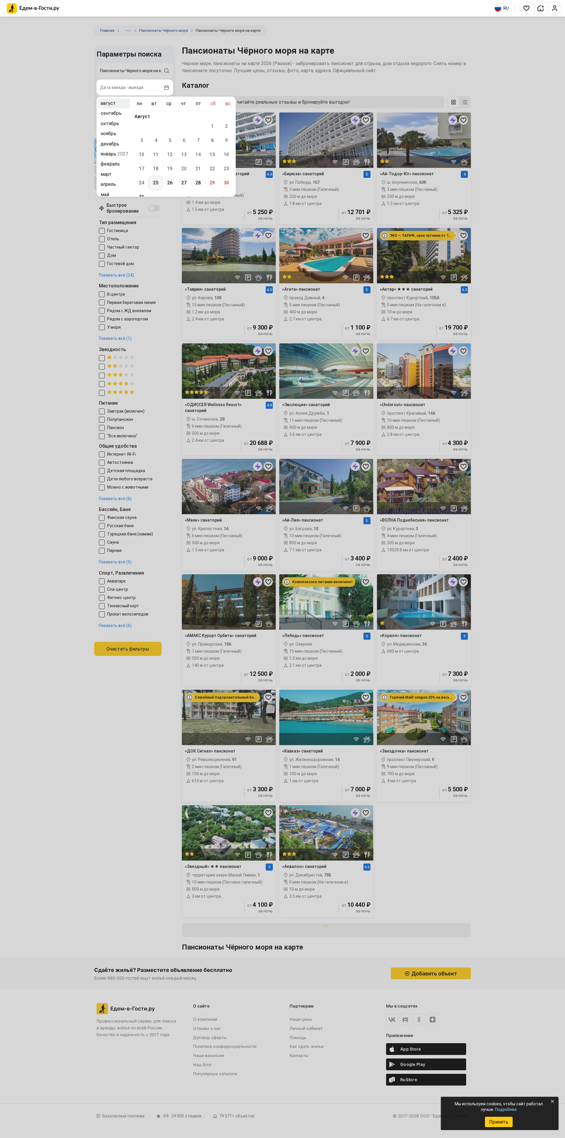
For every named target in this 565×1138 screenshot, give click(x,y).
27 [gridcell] (184, 183)
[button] (526, 8)
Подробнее (506, 1109)
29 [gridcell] (212, 183)
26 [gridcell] (169, 183)
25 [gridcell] (155, 183)
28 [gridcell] (198, 183)
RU (506, 8)
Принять (498, 1122)
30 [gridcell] (226, 183)
